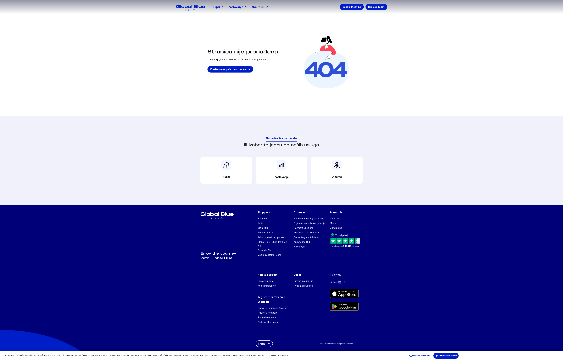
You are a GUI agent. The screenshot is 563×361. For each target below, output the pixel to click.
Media (333, 223)
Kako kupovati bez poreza (270, 237)
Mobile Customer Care (269, 255)
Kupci (216, 7)
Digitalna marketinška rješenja (309, 223)
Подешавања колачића (419, 355)
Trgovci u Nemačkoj (267, 313)
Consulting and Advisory (306, 237)
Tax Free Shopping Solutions (309, 218)
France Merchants (266, 317)
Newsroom (299, 246)
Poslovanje (235, 7)
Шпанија (262, 228)
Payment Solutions (303, 228)
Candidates (336, 228)
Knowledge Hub (302, 242)
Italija (260, 223)
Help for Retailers (266, 286)
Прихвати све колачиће (446, 355)
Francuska (262, 218)
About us (257, 7)
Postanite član (264, 250)
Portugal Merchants (267, 322)
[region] (281, 356)
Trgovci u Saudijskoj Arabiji (271, 308)
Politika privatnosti (303, 286)
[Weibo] (345, 282)
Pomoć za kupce (266, 281)
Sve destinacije (265, 232)
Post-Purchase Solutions (306, 232)
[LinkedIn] (335, 282)
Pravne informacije (303, 281)
